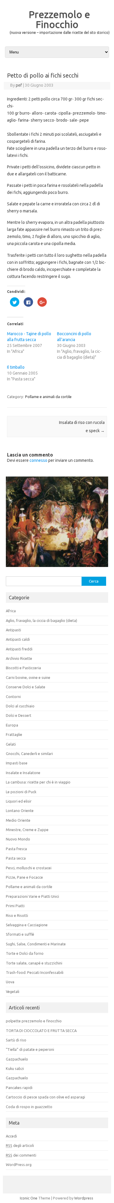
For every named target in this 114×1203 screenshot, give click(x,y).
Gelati (11, 744)
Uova (10, 982)
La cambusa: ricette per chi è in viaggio (38, 782)
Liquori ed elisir (19, 801)
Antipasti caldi (18, 639)
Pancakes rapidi (19, 1087)
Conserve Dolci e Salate (25, 687)
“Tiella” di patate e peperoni (30, 1049)
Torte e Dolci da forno (25, 953)
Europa (12, 725)
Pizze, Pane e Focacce (24, 877)
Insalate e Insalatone (23, 773)
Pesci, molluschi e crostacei (28, 868)
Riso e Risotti (17, 915)
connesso (38, 460)
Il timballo (16, 367)
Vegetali (12, 991)
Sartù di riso (16, 1040)
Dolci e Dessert (18, 715)
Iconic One (28, 1198)
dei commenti (21, 1155)
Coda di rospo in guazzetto (29, 1107)
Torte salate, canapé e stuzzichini (34, 963)
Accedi (11, 1136)
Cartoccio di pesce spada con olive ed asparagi (45, 1097)
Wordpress (83, 1198)
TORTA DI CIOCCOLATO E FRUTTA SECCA (41, 1030)
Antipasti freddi (19, 649)
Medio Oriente (18, 820)
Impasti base (16, 763)
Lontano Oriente (20, 810)
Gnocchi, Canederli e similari (29, 753)
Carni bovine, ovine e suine (28, 677)
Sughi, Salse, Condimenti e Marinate (36, 944)
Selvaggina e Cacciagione (27, 925)
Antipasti (13, 630)
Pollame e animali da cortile (48, 397)
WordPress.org (19, 1164)
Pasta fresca (16, 849)
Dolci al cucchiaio (20, 706)
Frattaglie (14, 734)
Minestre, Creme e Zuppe (27, 830)
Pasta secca (16, 858)
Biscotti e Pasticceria (23, 668)
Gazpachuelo (17, 1059)
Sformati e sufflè (20, 934)
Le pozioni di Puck (21, 792)
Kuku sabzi (15, 1068)
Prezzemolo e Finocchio (59, 19)
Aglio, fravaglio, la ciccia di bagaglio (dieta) (41, 620)
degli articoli (20, 1145)
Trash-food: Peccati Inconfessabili (34, 972)
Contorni (13, 696)
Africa (11, 611)
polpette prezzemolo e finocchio (34, 1021)
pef (19, 85)
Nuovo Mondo (18, 839)
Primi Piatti (15, 906)
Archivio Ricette (19, 658)
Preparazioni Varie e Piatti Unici (32, 896)
